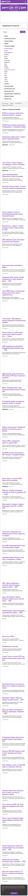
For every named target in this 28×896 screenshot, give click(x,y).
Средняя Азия (7, 99)
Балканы (6, 84)
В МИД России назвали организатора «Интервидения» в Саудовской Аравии (14, 126)
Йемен (6, 66)
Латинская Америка (9, 46)
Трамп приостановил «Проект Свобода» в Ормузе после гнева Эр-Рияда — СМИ (13, 599)
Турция (6, 81)
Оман (5, 79)
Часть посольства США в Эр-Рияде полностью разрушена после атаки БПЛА (13, 806)
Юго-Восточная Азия (9, 89)
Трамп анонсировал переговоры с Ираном (12, 266)
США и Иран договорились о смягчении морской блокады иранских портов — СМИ (11, 585)
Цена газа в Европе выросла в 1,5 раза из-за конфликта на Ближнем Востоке (12, 873)
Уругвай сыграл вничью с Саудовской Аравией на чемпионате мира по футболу (13, 429)
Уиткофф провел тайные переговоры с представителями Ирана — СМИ (14, 611)
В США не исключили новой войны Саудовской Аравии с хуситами (13, 114)
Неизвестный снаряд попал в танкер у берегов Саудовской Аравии (14, 137)
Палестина (7, 60)
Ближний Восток (8, 48)
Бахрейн (6, 68)
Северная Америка (9, 96)
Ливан (6, 71)
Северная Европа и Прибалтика (12, 94)
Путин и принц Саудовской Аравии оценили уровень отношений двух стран (12, 820)
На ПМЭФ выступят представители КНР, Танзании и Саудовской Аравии (13, 453)
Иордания (6, 62)
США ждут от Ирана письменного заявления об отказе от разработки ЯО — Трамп (14, 492)
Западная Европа (8, 41)
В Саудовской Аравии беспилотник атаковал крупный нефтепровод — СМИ (13, 739)
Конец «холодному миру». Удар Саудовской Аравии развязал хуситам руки (13, 389)
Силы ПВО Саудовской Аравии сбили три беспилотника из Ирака (13, 546)
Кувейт (6, 58)
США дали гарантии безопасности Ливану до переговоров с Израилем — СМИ (13, 711)
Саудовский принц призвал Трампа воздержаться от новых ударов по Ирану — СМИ (13, 279)
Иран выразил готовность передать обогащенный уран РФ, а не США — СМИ (13, 506)
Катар (5, 56)
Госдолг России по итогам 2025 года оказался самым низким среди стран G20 (13, 658)
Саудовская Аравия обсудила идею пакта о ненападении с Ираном (13, 558)
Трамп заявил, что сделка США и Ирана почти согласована (12, 479)
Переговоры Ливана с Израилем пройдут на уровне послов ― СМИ (12, 698)
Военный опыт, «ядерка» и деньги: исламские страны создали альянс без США (13, 227)
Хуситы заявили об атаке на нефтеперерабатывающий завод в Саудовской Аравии (12, 214)
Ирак (5, 75)
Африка (6, 43)
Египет (6, 50)
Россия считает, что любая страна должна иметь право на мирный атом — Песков (12, 334)
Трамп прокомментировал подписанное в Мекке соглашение (12, 175)
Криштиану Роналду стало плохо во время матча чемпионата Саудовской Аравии (13, 686)
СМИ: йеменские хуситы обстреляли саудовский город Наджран (13, 240)
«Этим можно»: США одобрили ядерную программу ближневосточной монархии (13, 320)
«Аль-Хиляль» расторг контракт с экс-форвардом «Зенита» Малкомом (13, 163)
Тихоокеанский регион (10, 38)
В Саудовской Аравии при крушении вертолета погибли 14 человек (13, 402)
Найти (22, 31)
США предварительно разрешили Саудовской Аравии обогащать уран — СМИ (13, 348)
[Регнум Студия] (14, 7)
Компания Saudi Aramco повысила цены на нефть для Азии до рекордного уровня (12, 792)
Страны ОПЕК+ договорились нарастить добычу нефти (11, 442)
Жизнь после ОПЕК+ (8, 636)
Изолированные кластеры (10, 646)
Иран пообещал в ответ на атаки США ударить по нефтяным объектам (13, 766)
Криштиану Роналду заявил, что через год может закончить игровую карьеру (13, 187)
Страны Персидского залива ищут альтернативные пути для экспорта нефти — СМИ (13, 847)
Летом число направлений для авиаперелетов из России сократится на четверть (13, 533)
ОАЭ (5, 73)
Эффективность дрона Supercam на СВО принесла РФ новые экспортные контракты (13, 375)
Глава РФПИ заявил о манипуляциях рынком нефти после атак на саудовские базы (13, 293)
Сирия (5, 77)
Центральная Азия (9, 91)
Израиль (6, 54)
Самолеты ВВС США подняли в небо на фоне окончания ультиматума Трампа (13, 753)
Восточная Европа (9, 86)
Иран (5, 64)
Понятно (14, 893)
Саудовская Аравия (9, 69)
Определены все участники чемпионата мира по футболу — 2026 (13, 860)
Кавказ (6, 36)
